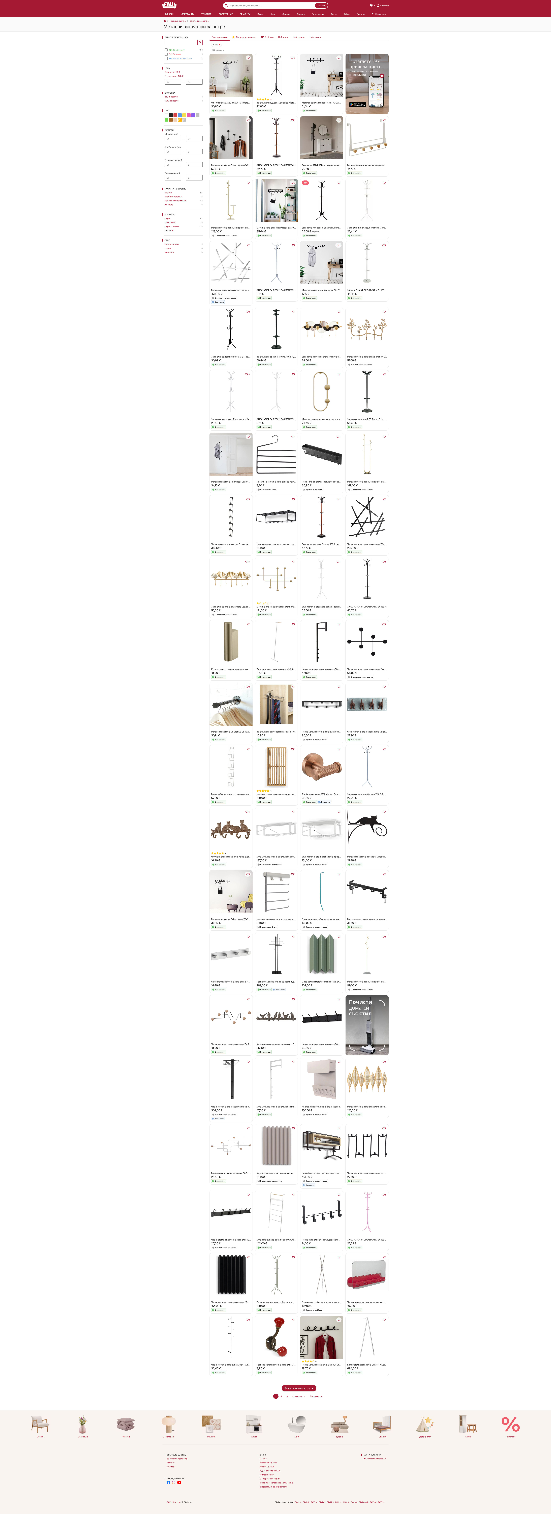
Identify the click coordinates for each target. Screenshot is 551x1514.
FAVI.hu (330, 1502)
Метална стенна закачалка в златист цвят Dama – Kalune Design (333, 419)
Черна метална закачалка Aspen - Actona (231, 1364)
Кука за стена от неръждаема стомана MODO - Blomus (238, 669)
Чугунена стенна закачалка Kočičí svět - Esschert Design (238, 856)
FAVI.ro (322, 1502)
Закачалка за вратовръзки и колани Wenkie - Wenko (282, 731)
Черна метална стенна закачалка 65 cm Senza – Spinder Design (242, 1106)
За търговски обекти (270, 1478)
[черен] (171, 115)
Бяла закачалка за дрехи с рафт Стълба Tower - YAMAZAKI (286, 1239)
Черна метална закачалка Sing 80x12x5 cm (323, 1364)
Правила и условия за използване (276, 1482)
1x (270, 603)
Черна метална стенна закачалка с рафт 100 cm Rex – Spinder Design (290, 544)
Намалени (511, 1436)
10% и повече (172, 100)
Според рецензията (246, 37)
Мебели (40, 1436)
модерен (169, 252)
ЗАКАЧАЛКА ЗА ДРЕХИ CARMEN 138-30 (367, 290)
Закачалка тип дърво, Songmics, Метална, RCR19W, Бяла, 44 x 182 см (381, 227)
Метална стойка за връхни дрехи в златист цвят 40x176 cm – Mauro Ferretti (248, 227)
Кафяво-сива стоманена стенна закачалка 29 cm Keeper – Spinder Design (338, 1106)
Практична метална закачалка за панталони (278, 481)
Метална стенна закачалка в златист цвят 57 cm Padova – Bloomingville (382, 356)
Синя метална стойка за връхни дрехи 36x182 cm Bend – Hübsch (334, 919)
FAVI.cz (298, 1502)
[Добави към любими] (248, 57)
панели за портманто (176, 200)
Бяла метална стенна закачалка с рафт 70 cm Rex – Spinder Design (289, 856)
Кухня (254, 1436)
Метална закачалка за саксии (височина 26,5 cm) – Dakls (375, 856)
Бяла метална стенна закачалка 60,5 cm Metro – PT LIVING (240, 1173)
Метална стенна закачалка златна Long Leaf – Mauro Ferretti (376, 1106)
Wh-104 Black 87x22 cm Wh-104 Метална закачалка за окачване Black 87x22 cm (250, 102)
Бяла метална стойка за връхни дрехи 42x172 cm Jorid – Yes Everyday (336, 606)
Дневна (339, 1436)
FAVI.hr (338, 1502)
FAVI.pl (314, 1502)
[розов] (189, 115)
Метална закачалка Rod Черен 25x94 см (231, 481)
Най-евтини (299, 37)
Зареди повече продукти (297, 1388)
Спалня (382, 1436)
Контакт (170, 1462)
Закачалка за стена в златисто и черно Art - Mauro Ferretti (330, 356)
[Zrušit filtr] (172, 230)
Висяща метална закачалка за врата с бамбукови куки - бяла (377, 165)
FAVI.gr (373, 1502)
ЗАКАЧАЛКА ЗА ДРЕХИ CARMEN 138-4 (366, 606)
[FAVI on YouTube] (179, 1482)
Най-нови (283, 37)
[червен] (175, 115)
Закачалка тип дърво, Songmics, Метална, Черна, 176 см (330, 227)
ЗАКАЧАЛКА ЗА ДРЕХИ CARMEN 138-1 (276, 165)
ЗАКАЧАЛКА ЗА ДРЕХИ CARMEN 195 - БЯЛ (278, 419)
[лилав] (193, 115)
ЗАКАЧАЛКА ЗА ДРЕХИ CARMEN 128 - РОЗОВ (370, 1239)
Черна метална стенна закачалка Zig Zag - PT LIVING (237, 1044)
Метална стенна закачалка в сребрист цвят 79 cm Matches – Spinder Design (248, 290)
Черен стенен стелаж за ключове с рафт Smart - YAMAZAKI (331, 481)
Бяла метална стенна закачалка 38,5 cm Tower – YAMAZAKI (286, 669)
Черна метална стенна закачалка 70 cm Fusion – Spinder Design (333, 1044)
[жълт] (184, 115)
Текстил (126, 1436)
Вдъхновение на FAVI (270, 1470)
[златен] (180, 120)
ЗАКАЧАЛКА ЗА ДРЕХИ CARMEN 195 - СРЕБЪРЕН (281, 290)
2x (271, 99)
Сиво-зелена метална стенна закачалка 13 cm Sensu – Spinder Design (336, 981)
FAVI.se (354, 1502)
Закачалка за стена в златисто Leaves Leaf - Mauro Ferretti (239, 606)
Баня (297, 1436)
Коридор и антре (178, 21)
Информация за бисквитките (273, 1486)
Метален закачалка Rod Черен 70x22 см (322, 102)
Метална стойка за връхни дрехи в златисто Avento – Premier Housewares (383, 981)
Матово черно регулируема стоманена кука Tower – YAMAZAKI (378, 919)
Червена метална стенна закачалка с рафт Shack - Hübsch (376, 1302)
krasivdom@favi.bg (178, 1458)
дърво (168, 218)
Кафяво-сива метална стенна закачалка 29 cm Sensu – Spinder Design (291, 1173)
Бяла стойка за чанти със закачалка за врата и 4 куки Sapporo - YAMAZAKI (248, 794)
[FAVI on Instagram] (173, 1482)
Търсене (321, 5)
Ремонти (211, 1436)
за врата (169, 204)
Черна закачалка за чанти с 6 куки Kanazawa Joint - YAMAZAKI (242, 544)
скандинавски (172, 244)
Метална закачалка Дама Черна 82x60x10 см (233, 165)
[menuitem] (170, 14)
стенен (168, 192)
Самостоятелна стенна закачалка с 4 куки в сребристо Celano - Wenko (246, 981)
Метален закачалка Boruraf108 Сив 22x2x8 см (234, 731)
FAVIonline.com (174, 1502)
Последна (315, 1396)
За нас (263, 1458)
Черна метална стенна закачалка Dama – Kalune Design (374, 669)
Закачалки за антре (199, 21)
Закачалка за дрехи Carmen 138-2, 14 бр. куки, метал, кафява (332, 544)
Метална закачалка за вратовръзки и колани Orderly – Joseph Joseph (291, 919)
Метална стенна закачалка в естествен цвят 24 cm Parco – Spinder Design (293, 794)
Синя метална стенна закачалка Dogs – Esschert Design (374, 731)
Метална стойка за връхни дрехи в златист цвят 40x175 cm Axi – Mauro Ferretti (386, 481)
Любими (269, 37)
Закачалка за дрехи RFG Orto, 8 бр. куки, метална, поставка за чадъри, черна (295, 356)
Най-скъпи (315, 37)
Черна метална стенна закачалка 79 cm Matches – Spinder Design (379, 544)
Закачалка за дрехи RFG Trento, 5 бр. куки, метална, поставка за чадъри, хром (386, 419)
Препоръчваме (219, 37)
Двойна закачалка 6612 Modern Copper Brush (324, 794)
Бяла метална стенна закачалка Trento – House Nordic (283, 1106)
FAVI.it (346, 1502)
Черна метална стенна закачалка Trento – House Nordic (329, 669)
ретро (168, 248)
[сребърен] (184, 120)
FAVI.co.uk (364, 1502)
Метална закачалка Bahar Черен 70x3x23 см (233, 919)
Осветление (168, 1436)
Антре (468, 1436)
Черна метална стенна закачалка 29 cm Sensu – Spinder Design (242, 1302)
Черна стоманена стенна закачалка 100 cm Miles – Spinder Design (243, 1239)
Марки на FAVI (267, 1466)
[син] (180, 115)
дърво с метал (172, 226)
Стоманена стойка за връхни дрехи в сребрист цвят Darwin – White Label (338, 1302)
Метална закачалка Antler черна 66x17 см (322, 290)
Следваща (297, 1396)
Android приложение (376, 1458)
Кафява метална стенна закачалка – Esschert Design (282, 1044)
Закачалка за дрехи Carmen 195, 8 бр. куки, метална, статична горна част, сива (386, 794)
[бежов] (175, 120)
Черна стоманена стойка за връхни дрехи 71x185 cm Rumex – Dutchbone (293, 981)
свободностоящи (173, 196)
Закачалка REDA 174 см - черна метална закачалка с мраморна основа (337, 165)
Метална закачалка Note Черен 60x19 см (277, 227)
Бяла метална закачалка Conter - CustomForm (370, 1364)
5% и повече (171, 96)
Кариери (171, 1466)
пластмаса (170, 222)
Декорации (83, 1436)
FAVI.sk (306, 1502)
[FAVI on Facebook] (168, 1482)
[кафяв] (171, 120)
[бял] (166, 115)
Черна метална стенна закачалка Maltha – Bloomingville (374, 1173)
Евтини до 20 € (172, 72)
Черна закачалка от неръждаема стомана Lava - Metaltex (330, 1239)
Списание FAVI (267, 1474)
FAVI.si (381, 1502)
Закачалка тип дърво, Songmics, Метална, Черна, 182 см (284, 102)
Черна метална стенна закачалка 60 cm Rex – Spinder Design (332, 731)
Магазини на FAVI (268, 1462)
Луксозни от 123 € (174, 76)
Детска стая (425, 1436)
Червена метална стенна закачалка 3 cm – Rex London (284, 1364)
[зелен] (166, 120)
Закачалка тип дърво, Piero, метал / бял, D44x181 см (237, 419)
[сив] (197, 115)
